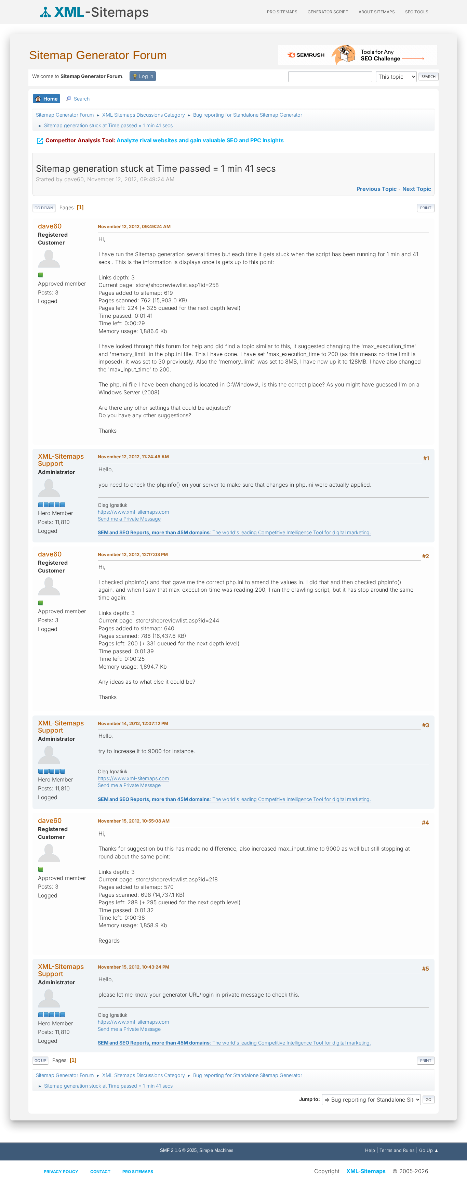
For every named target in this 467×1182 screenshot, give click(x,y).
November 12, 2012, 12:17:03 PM (133, 554)
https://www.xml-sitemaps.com (133, 512)
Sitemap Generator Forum (98, 55)
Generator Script (328, 11)
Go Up (40, 1060)
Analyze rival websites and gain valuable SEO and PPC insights (160, 141)
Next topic (416, 188)
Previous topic (377, 188)
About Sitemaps (377, 11)
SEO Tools (416, 11)
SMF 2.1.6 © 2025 (178, 1150)
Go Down (44, 208)
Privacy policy (61, 1171)
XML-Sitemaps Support (61, 460)
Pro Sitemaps (137, 1171)
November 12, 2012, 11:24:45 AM (133, 456)
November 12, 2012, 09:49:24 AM (134, 226)
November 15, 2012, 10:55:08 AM (134, 821)
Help (370, 1150)
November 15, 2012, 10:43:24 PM (133, 967)
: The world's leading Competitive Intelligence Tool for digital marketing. (234, 532)
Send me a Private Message (129, 519)
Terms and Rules (397, 1150)
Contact (100, 1171)
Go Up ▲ (429, 1150)
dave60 (50, 226)
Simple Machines (216, 1150)
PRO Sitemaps (282, 11)
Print (425, 208)
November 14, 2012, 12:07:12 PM (133, 723)
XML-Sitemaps (366, 1171)
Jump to (308, 1099)
